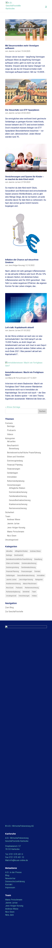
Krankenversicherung (18, 504)
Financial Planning (15, 465)
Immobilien (12, 477)
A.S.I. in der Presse (13, 872)
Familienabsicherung (18, 496)
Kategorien (10, 438)
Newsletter (10, 878)
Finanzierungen (13, 469)
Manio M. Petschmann (17, 378)
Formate (9, 423)
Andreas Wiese (13, 519)
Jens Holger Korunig (16, 265)
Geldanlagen (12, 473)
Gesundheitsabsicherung (20, 500)
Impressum (10, 887)
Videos (10, 434)
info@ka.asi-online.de (18, 860)
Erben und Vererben (15, 456)
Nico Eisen (11, 535)
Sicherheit (9, 512)
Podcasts (11, 430)
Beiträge (11, 426)
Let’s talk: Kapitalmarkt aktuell (19, 327)
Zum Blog (9, 607)
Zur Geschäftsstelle (14, 611)
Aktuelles (11, 441)
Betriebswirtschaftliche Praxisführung (24, 452)
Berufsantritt (13, 445)
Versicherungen (14, 485)
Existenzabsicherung (18, 492)
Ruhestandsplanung (15, 481)
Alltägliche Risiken (17, 488)
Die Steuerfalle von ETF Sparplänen (22, 110)
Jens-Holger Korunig (16, 527)
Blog (7, 875)
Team (7, 516)
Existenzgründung (15, 460)
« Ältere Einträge (12, 407)
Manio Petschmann (15, 531)
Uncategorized (11, 540)
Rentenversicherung (18, 508)
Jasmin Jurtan (14, 51)
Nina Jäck (9, 915)
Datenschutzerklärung (15, 881)
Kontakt (8, 884)
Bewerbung (14, 448)
